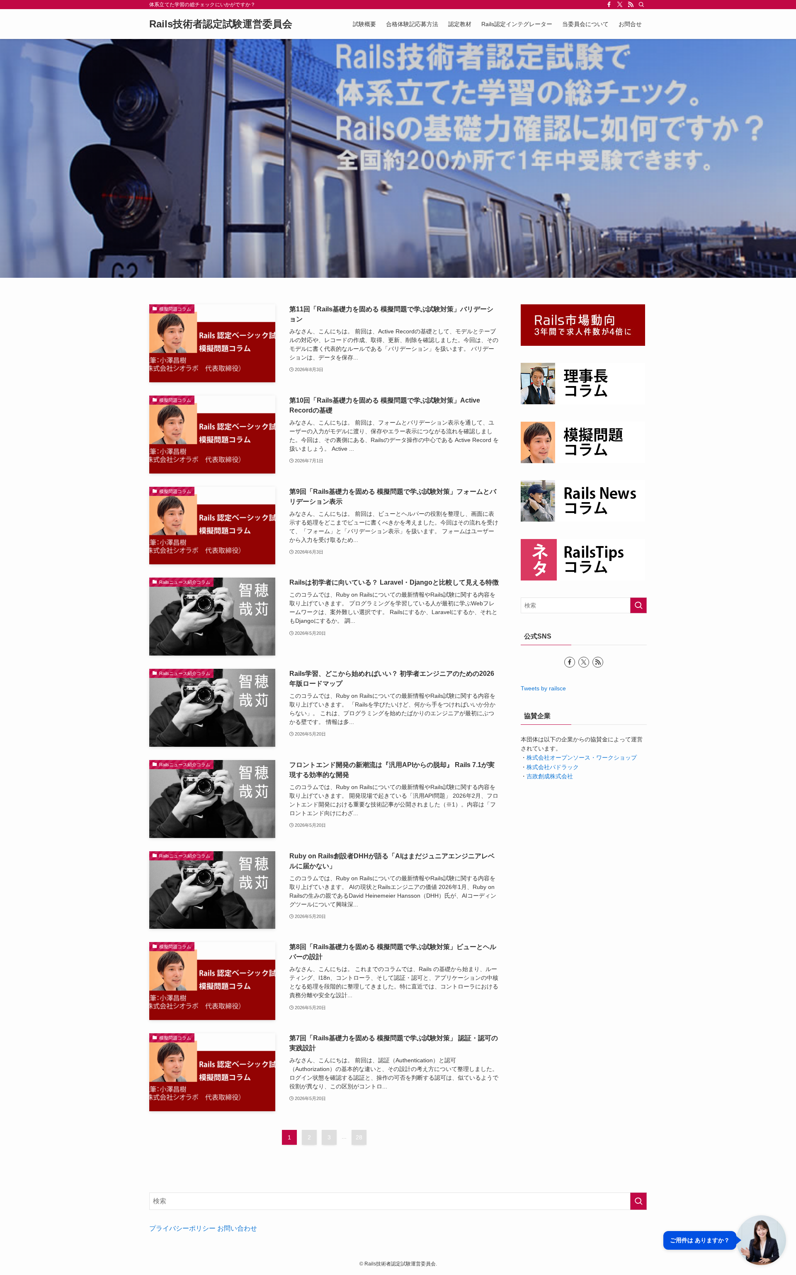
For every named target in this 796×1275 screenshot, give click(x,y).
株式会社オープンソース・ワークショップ (582, 757)
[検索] (641, 4)
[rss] (630, 4)
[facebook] (609, 4)
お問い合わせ (237, 1228)
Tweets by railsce (543, 688)
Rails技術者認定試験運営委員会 (220, 24)
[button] (724, 1240)
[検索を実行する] (638, 605)
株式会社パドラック (553, 767)
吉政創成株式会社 (550, 776)
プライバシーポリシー (182, 1228)
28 (359, 1137)
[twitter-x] (619, 4)
